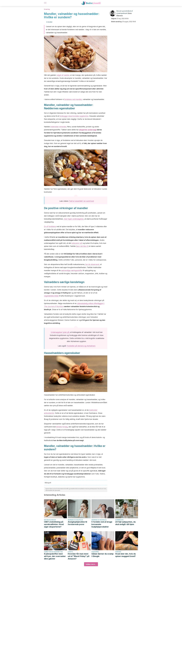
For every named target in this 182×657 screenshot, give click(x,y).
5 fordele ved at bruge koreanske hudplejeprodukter (101, 524)
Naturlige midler (50, 520)
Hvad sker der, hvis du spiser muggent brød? (125, 555)
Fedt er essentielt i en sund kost (81, 201)
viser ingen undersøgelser (74, 219)
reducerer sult (77, 243)
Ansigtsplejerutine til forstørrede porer (77, 523)
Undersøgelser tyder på (60, 332)
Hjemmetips (119, 520)
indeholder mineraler (58, 127)
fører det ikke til (82, 246)
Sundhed (118, 551)
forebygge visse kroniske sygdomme (73, 116)
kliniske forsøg (62, 427)
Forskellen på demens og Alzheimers (81, 346)
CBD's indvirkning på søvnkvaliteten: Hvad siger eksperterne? (54, 524)
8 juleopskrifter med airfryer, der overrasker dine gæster (55, 556)
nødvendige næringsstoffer (71, 270)
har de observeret (92, 264)
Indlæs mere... (91, 564)
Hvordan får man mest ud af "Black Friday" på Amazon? (78, 556)
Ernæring (47, 9)
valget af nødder (62, 75)
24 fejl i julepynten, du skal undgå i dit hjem (125, 523)
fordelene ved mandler (73, 99)
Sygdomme (95, 551)
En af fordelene (50, 226)
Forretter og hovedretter (53, 551)
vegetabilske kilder (51, 296)
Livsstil (70, 551)
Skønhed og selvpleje (75, 520)
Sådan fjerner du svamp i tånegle (102, 555)
